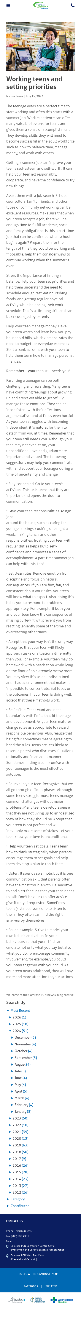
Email (9, 1241)
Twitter (51, 1286)
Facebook (31, 1286)
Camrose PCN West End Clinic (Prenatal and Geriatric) (27, 1257)
